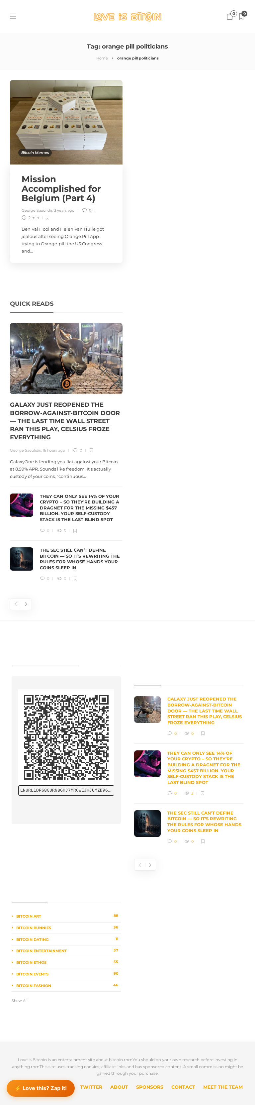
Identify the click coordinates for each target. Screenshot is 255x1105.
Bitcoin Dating (67, 939)
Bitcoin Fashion (67, 985)
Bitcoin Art (67, 916)
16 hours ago (53, 450)
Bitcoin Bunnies (67, 927)
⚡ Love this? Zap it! (41, 1089)
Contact (183, 1087)
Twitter (91, 1087)
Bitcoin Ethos (67, 962)
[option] (66, 452)
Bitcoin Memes (35, 152)
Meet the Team (223, 1087)
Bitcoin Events (67, 973)
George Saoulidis (37, 210)
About (119, 1087)
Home (102, 58)
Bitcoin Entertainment (67, 950)
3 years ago (64, 210)
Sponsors (149, 1087)
